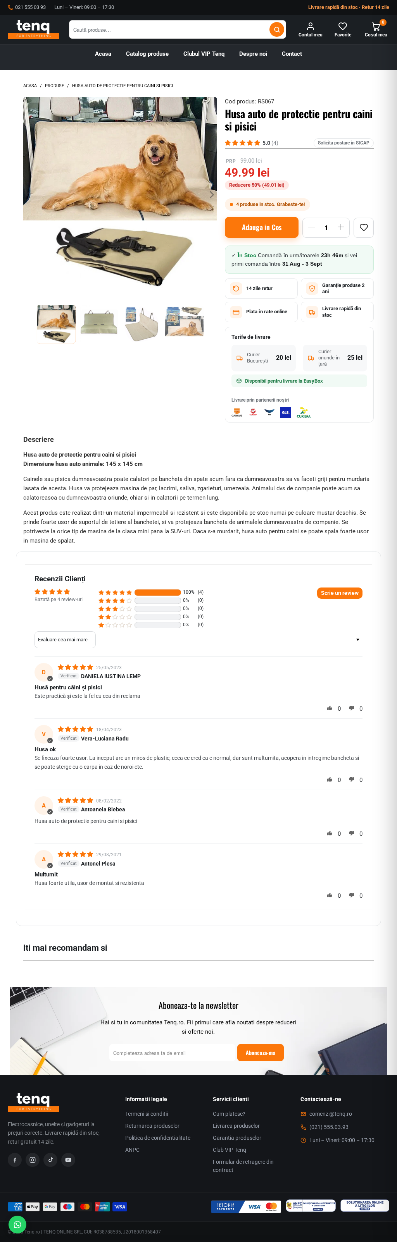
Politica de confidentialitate (157, 1138)
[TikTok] (50, 1160)
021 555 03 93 (30, 7)
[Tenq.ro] (33, 29)
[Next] (211, 195)
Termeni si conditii (146, 1114)
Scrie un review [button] (340, 593)
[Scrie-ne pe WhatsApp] (17, 1224)
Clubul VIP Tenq (203, 54)
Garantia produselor (237, 1138)
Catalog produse (147, 54)
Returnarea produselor (152, 1126)
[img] (76, 667)
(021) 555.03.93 (329, 1127)
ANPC (132, 1150)
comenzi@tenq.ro (330, 1114)
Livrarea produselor (236, 1126)
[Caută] (276, 29)
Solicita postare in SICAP (343, 143)
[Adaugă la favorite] (364, 228)
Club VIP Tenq (229, 1150)
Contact (292, 54)
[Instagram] (33, 1160)
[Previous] (29, 195)
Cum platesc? (229, 1114)
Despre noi (253, 54)
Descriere (38, 439)
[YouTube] (68, 1160)
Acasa (103, 54)
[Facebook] (15, 1160)
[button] (115, 592)
